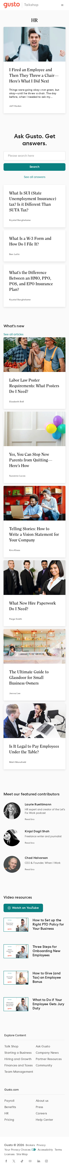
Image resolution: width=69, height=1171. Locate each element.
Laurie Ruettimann (38, 804)
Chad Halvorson (36, 858)
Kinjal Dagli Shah (37, 831)
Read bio (29, 819)
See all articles (13, 334)
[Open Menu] (62, 5)
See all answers (34, 177)
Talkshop (31, 5)
